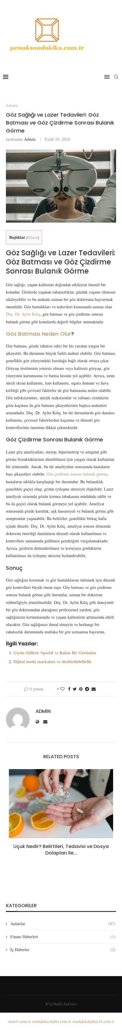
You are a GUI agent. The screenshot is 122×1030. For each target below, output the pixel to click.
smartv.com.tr (19, 1021)
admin (30, 139)
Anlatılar (62, 923)
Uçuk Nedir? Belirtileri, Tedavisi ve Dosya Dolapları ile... (61, 849)
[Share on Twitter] (75, 689)
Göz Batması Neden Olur (38, 333)
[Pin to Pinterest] (81, 689)
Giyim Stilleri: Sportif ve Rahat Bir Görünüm (54, 653)
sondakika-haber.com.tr (51, 1021)
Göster (33, 237)
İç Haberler (62, 949)
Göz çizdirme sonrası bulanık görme (76, 474)
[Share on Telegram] (87, 689)
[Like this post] (62, 689)
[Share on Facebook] (69, 689)
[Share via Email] (94, 689)
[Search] (116, 76)
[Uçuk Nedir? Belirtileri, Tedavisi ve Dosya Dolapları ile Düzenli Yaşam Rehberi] (61, 803)
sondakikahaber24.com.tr (93, 1021)
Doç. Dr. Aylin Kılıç (23, 314)
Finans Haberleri (62, 936)
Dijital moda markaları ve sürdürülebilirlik (52, 661)
